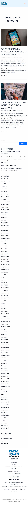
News (2, 441)
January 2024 (4, 228)
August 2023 (4, 241)
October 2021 (4, 295)
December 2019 (5, 347)
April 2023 (4, 251)
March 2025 (4, 194)
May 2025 (3, 189)
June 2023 (4, 246)
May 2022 (3, 280)
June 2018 (4, 391)
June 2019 (4, 363)
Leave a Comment (17, 57)
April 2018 (3, 397)
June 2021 (4, 303)
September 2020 (5, 326)
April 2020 (4, 337)
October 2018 (4, 384)
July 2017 (3, 417)
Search (3, 141)
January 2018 (4, 404)
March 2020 (4, 339)
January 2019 (4, 376)
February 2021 (5, 313)
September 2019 (5, 355)
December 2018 (5, 378)
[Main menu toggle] (25, 3)
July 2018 (3, 389)
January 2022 (4, 290)
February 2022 (5, 287)
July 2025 (3, 183)
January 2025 (4, 199)
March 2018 (4, 399)
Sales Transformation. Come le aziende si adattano (14, 105)
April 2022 (4, 282)
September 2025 (5, 181)
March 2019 (4, 371)
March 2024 (4, 222)
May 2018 (3, 394)
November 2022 (5, 264)
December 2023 (5, 230)
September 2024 (5, 209)
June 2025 (4, 186)
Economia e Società (6, 438)
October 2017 (4, 412)
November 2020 (5, 321)
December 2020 (5, 319)
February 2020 (5, 342)
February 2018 (5, 402)
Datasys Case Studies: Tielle (8, 165)
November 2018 (5, 381)
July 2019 (3, 360)
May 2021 (3, 306)
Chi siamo (14, 462)
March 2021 (4, 311)
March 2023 (4, 254)
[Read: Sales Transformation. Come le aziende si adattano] (14, 91)
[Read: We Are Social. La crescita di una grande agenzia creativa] (14, 37)
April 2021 (3, 308)
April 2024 (4, 220)
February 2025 (5, 196)
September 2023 (5, 238)
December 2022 (5, 261)
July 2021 (3, 300)
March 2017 (4, 425)
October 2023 (4, 235)
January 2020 (4, 345)
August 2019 (4, 358)
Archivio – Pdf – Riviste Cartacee (14, 466)
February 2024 (5, 225)
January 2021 (4, 316)
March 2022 (4, 285)
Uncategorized (5, 443)
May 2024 (3, 217)
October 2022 (4, 267)
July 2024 (3, 215)
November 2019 (5, 350)
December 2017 (5, 407)
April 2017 (3, 423)
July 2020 (3, 329)
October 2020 (4, 324)
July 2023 (3, 243)
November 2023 (5, 233)
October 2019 (4, 352)
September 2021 (5, 298)
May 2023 (3, 248)
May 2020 (3, 334)
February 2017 (5, 428)
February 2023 (5, 256)
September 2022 (5, 269)
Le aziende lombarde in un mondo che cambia (13, 156)
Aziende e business (6, 57)
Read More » (4, 76)
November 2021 (5, 293)
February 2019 (5, 373)
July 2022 (3, 274)
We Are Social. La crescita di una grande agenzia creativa (14, 52)
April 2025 (4, 191)
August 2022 (4, 272)
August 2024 (4, 212)
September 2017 (5, 415)
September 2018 (5, 386)
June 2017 (4, 420)
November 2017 (5, 410)
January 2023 (4, 259)
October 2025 (4, 178)
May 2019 (3, 365)
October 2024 (4, 207)
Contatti (14, 464)
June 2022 (4, 277)
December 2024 (5, 202)
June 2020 (4, 332)
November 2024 (5, 204)
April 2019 (3, 368)
